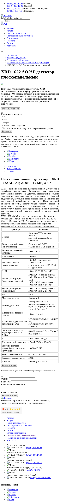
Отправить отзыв (9, 395)
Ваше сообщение (9, 392)
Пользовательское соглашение (21, 435)
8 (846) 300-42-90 (15, 6)
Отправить (6, 131)
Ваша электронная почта (13, 384)
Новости (11, 41)
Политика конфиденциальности (22, 438)
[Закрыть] (2, 112)
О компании (12, 38)
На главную (12, 55)
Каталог (10, 28)
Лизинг (10, 43)
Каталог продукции (16, 57)
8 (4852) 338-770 (14, 11)
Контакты (11, 46)
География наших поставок (20, 36)
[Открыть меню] (2, 51)
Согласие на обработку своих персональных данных (29, 128)
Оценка (4, 379)
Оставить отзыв (9, 365)
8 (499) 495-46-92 (15, 3)
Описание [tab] (11, 166)
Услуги (10, 31)
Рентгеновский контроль (18, 60)
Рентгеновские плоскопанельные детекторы (28, 62)
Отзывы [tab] (10, 171)
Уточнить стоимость (10, 109)
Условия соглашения (16, 433)
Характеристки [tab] (14, 168)
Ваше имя (5, 382)
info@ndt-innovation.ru (40, 477)
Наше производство (16, 33)
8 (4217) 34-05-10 (15, 8)
